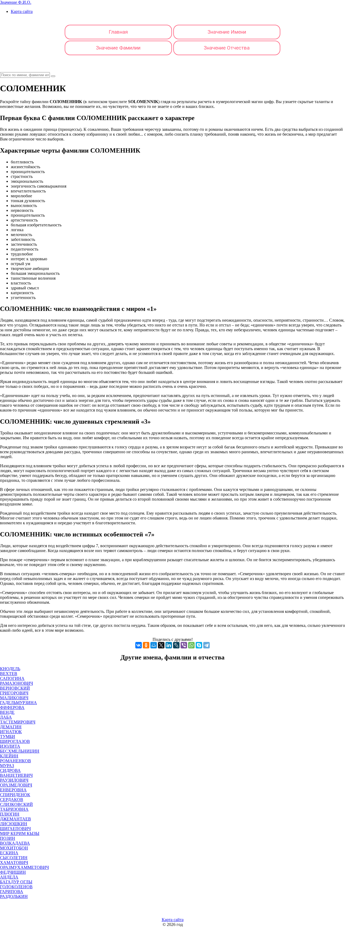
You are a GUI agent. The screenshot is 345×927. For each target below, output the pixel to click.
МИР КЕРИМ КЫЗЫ (19, 833)
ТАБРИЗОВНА (14, 809)
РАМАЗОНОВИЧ (16, 683)
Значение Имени (227, 32)
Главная (118, 32)
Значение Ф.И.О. (15, 2)
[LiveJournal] (176, 645)
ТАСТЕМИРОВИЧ (17, 722)
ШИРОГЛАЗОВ (15, 741)
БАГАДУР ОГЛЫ (16, 882)
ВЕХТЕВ (8, 673)
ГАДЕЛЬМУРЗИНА (18, 702)
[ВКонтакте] (138, 645)
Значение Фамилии (118, 48)
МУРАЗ (7, 765)
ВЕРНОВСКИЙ (15, 688)
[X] (161, 645)
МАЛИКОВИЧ (14, 698)
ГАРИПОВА (11, 891)
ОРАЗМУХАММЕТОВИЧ (24, 867)
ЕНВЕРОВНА (13, 790)
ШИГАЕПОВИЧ (15, 828)
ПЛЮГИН (9, 814)
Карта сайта (22, 11)
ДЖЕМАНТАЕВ (15, 819)
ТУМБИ (7, 736)
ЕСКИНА (9, 853)
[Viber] (184, 645)
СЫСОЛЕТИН (13, 857)
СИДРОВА (10, 770)
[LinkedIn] (168, 645)
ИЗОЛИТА (10, 746)
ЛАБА (6, 717)
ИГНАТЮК (11, 731)
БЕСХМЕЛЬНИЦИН (19, 751)
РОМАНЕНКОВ (15, 761)
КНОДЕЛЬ (10, 668)
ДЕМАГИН (11, 727)
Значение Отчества (227, 48)
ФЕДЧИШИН (13, 872)
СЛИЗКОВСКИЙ (16, 804)
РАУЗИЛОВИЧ (14, 780)
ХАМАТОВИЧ (14, 862)
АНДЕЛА (9, 877)
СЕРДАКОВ (11, 799)
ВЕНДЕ (7, 712)
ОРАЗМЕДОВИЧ (16, 785)
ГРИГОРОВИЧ (14, 693)
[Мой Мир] (153, 645)
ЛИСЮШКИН (13, 823)
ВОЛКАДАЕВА (15, 843)
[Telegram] (206, 645)
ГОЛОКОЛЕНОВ (16, 886)
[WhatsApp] (191, 645)
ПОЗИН (7, 838)
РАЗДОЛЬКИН (14, 896)
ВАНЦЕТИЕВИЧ (16, 775)
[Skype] (199, 645)
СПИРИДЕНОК (15, 794)
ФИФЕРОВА (12, 707)
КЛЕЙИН (9, 756)
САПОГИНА (12, 678)
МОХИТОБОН (14, 848)
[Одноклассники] (146, 645)
